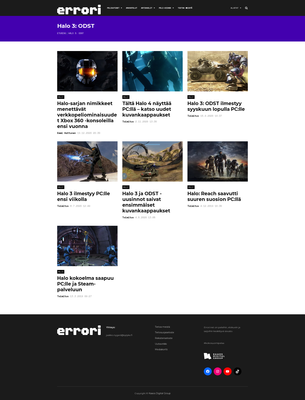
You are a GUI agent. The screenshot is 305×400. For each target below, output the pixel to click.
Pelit (61, 97)
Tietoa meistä (185, 8)
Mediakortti (161, 349)
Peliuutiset (113, 8)
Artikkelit (146, 8)
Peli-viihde (165, 8)
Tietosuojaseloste (164, 332)
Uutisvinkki (161, 343)
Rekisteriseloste (164, 338)
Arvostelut (131, 8)
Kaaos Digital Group (160, 393)
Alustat (234, 8)
